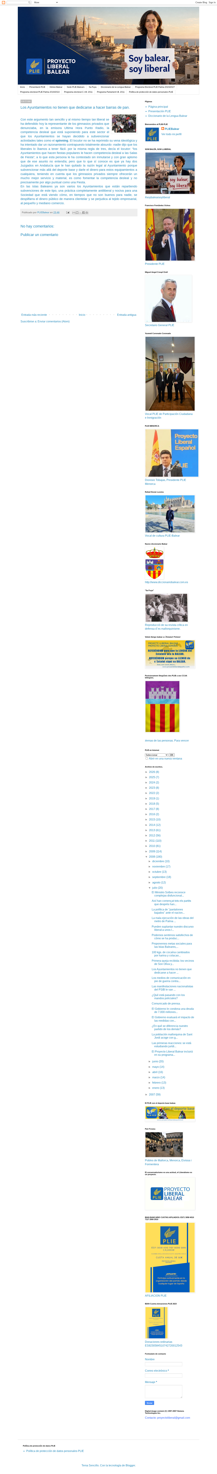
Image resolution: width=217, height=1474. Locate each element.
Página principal (158, 106)
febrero (156, 1082)
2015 (152, 819)
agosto (156, 882)
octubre (157, 871)
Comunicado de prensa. (166, 1003)
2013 (152, 830)
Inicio (22, 87)
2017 (152, 809)
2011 (152, 840)
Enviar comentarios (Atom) (54, 321)
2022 (152, 793)
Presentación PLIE (159, 111)
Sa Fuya (92, 87)
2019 (152, 798)
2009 (152, 851)
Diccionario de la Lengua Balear (116, 87)
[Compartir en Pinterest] (86, 212)
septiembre (159, 877)
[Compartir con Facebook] (83, 212)
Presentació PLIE (37, 87)
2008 (152, 856)
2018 (152, 803)
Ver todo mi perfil (171, 134)
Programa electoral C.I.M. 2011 (78, 92)
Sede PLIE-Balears (75, 87)
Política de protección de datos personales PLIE (151, 92)
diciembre (158, 861)
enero (156, 1087)
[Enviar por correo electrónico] (74, 212)
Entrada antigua (126, 314)
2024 (152, 782)
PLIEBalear (172, 128)
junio (155, 1061)
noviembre (159, 866)
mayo (156, 1066)
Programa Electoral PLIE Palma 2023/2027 (155, 87)
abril (155, 1072)
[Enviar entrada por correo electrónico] (67, 212)
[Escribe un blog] (77, 212)
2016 (152, 814)
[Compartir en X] (80, 212)
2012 (152, 835)
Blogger (130, 1465)
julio (155, 887)
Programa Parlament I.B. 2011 (111, 92)
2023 (152, 787)
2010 (152, 846)
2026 (152, 772)
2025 (152, 777)
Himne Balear (56, 87)
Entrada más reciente (34, 314)
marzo (156, 1077)
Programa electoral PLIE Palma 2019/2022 (40, 92)
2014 (152, 824)
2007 (152, 1094)
